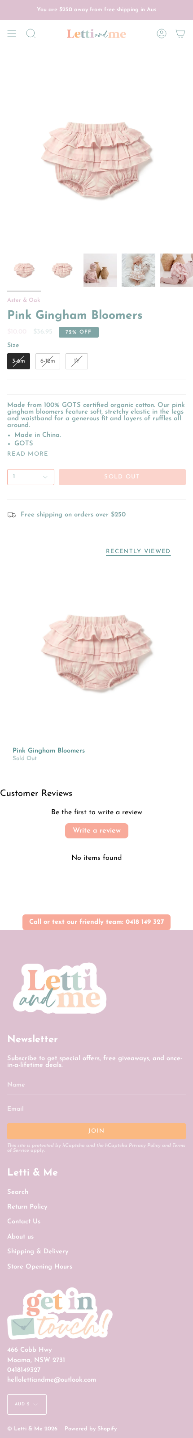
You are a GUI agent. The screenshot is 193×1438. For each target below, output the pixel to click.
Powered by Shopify (91, 1429)
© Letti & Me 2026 (32, 1429)
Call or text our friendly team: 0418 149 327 (96, 922)
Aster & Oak (23, 300)
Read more (27, 454)
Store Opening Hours (39, 1267)
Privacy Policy (145, 1145)
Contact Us (23, 1221)
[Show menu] (11, 33)
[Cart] (180, 33)
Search (17, 1192)
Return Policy (27, 1207)
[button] (31, 33)
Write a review (97, 830)
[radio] (18, 361)
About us (20, 1237)
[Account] (161, 33)
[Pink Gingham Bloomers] (96, 653)
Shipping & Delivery (37, 1251)
